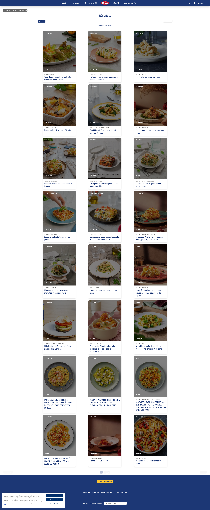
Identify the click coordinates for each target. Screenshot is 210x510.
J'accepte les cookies (54, 495)
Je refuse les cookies (54, 499)
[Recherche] (189, 3)
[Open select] (171, 21)
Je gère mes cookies (122, 492)
